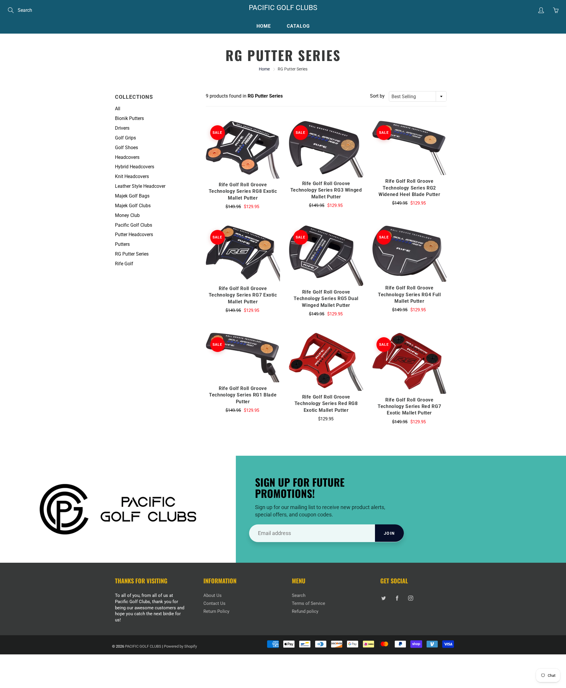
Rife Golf (124, 263)
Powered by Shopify (180, 646)
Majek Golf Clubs (133, 205)
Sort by (377, 96)
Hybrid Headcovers (134, 166)
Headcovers (127, 157)
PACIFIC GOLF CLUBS (283, 8)
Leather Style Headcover (140, 186)
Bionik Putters (129, 118)
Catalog (298, 26)
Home (263, 26)
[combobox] (418, 96)
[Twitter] (383, 598)
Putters (122, 244)
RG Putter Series (132, 254)
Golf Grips (125, 138)
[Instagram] (410, 598)
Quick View (242, 150)
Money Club (127, 215)
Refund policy (305, 611)
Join (389, 533)
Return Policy (216, 611)
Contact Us (214, 603)
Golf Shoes (126, 147)
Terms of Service (308, 603)
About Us (212, 595)
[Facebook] (397, 598)
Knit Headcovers (132, 176)
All (117, 108)
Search (298, 595)
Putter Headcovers (134, 234)
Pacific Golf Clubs (133, 225)
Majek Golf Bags (132, 196)
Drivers (122, 128)
